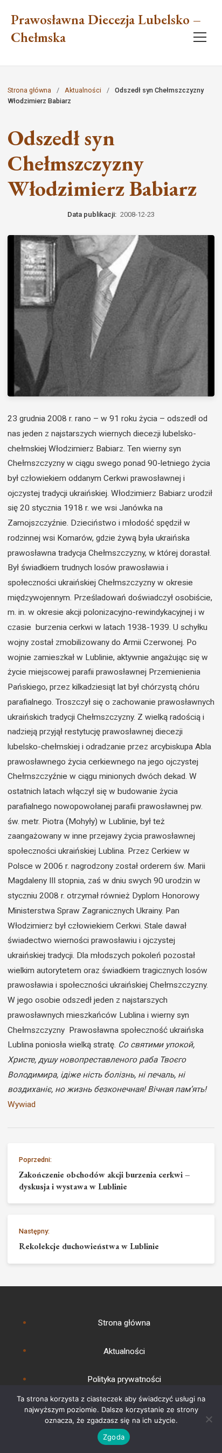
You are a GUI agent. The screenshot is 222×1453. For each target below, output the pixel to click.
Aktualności (83, 90)
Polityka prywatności (124, 1379)
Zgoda (113, 1437)
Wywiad (22, 1104)
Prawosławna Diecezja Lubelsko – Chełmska (106, 28)
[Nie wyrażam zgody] (208, 1419)
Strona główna (29, 90)
